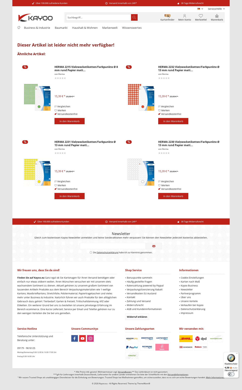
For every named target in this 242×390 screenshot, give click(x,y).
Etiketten (22, 305)
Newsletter (187, 289)
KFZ (102, 301)
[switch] (231, 374)
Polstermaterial (69, 293)
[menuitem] (215, 9)
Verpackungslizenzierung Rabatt (144, 289)
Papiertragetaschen (89, 293)
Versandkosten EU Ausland (141, 293)
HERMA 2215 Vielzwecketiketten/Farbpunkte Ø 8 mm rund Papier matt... (86, 68)
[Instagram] (90, 338)
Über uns (186, 297)
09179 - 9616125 (26, 348)
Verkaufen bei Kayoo (192, 305)
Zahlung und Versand (139, 301)
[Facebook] (74, 338)
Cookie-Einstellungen (192, 277)
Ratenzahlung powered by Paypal (145, 285)
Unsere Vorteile (189, 301)
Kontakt (131, 297)
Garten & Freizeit (65, 301)
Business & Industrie (42, 297)
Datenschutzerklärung (107, 252)
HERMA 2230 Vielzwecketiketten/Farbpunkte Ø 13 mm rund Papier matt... (188, 143)
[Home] (19, 28)
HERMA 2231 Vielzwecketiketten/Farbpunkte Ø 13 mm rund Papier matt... (85, 143)
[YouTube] (82, 338)
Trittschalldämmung (87, 301)
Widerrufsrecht (135, 305)
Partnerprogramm (191, 293)
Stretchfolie (53, 293)
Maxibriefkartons (36, 293)
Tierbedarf (49, 301)
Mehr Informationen (215, 377)
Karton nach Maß (190, 281)
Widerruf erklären (137, 316)
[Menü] (237, 354)
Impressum (187, 313)
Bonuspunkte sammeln (139, 277)
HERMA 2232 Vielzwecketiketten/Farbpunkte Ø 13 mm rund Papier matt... (188, 68)
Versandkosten (125, 371)
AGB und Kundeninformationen (144, 309)
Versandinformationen (178, 374)
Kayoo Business (189, 285)
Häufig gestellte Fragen (139, 281)
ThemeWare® (143, 383)
